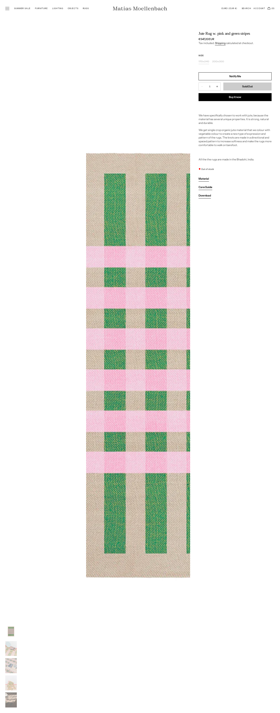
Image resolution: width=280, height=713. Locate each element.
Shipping (220, 43)
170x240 (204, 61)
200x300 (218, 61)
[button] (229, 8)
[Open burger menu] (7, 9)
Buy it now (235, 97)
